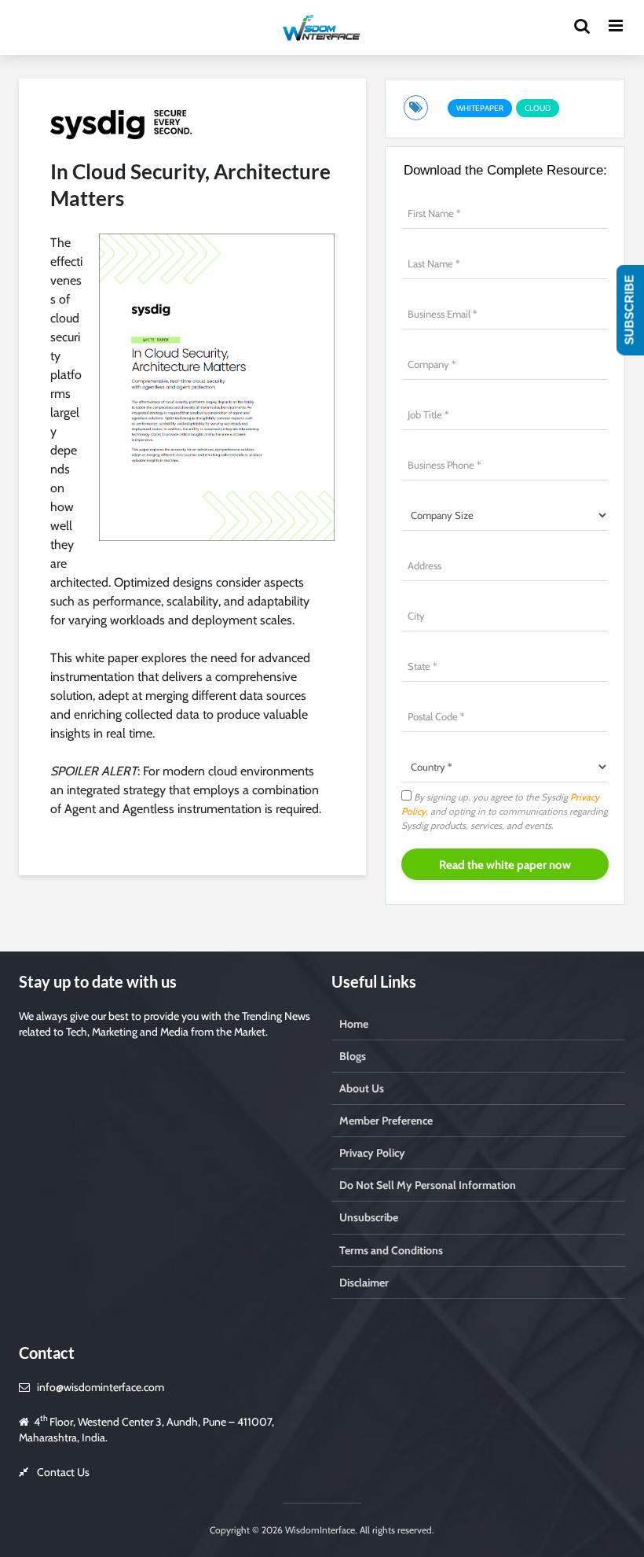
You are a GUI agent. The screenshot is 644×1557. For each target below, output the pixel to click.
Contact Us (63, 1472)
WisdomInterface (319, 1530)
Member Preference (386, 1120)
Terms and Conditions (391, 1250)
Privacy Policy (372, 1153)
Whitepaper (479, 108)
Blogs (352, 1056)
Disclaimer (364, 1282)
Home (353, 1024)
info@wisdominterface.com (100, 1387)
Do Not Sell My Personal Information (427, 1185)
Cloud (538, 108)
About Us (361, 1088)
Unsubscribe (368, 1217)
